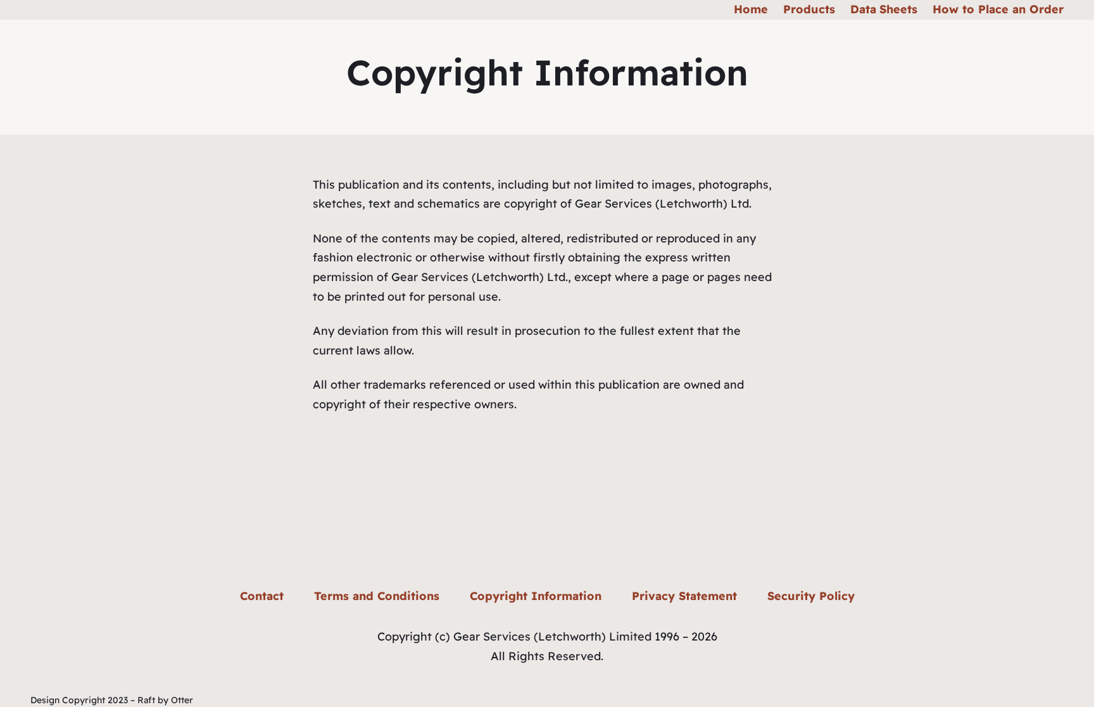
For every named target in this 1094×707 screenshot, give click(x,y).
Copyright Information (535, 596)
